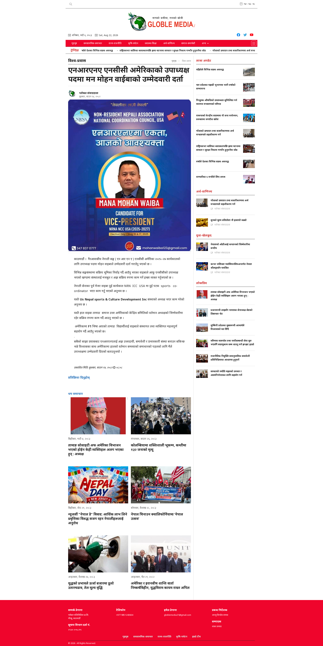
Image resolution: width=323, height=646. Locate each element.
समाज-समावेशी (188, 43)
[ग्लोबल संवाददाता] (72, 93)
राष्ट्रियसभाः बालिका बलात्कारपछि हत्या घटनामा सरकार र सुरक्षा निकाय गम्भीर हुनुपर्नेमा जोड (144, 50)
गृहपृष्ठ (74, 43)
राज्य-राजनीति (115, 43)
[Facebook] (238, 35)
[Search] (71, 3)
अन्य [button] (204, 43)
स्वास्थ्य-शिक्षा (151, 43)
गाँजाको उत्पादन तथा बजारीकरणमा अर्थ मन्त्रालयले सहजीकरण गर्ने (225, 50)
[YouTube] (251, 35)
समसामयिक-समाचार (93, 43)
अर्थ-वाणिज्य (169, 43)
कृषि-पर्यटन (133, 43)
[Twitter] (245, 35)
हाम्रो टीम (196, 636)
